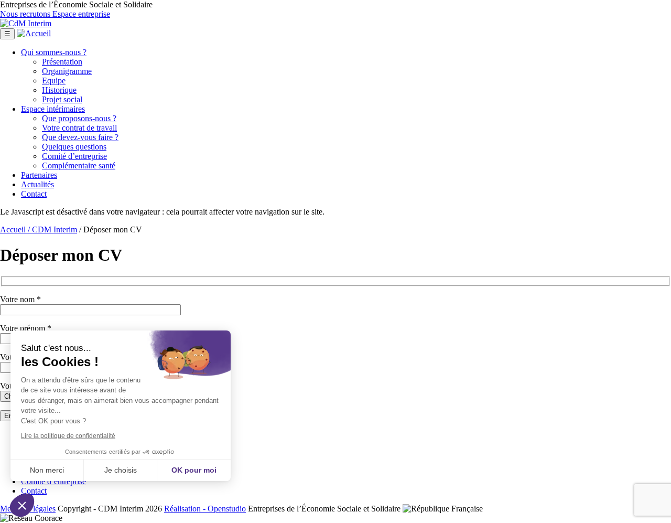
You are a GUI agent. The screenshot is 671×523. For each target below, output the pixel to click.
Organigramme (67, 71)
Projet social (62, 99)
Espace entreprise (81, 13)
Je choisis (120, 470)
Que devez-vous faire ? (80, 137)
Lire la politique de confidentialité (68, 436)
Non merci (47, 470)
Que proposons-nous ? (79, 118)
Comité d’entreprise (74, 156)
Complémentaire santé (78, 165)
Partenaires (39, 174)
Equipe (54, 80)
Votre (79, 127)
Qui (53, 52)
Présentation (62, 61)
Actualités (37, 184)
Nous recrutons (26, 13)
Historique (59, 90)
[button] (22, 505)
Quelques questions (74, 146)
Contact (34, 193)
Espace (53, 108)
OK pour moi (194, 470)
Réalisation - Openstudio (205, 508)
